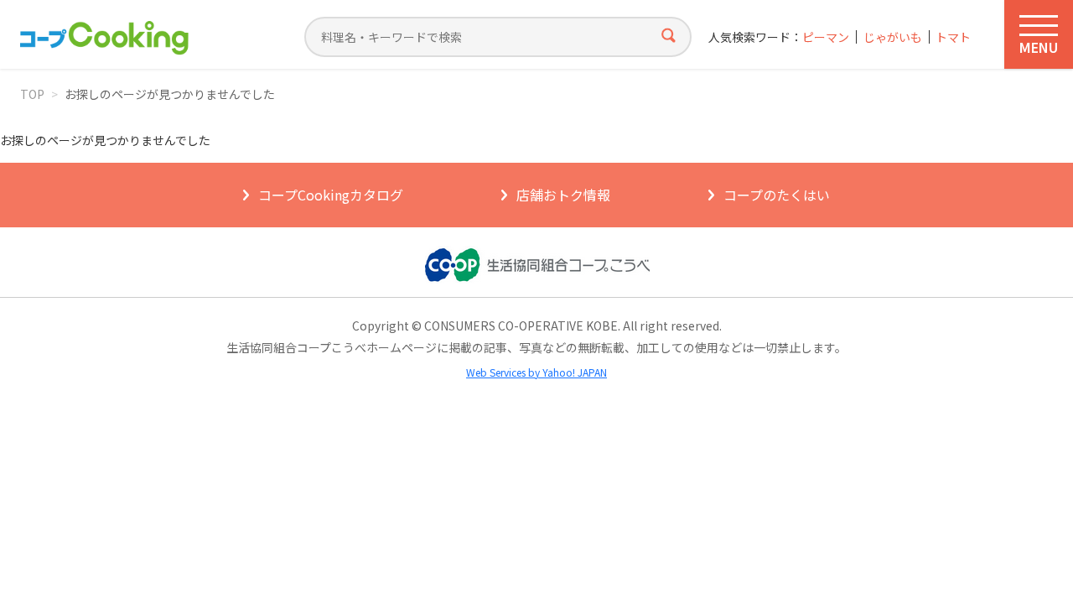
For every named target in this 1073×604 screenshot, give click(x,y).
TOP (32, 94)
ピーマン (825, 37)
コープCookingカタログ (330, 195)
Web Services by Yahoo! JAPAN (536, 372)
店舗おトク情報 (563, 195)
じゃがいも (892, 37)
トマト (953, 37)
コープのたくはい (776, 195)
